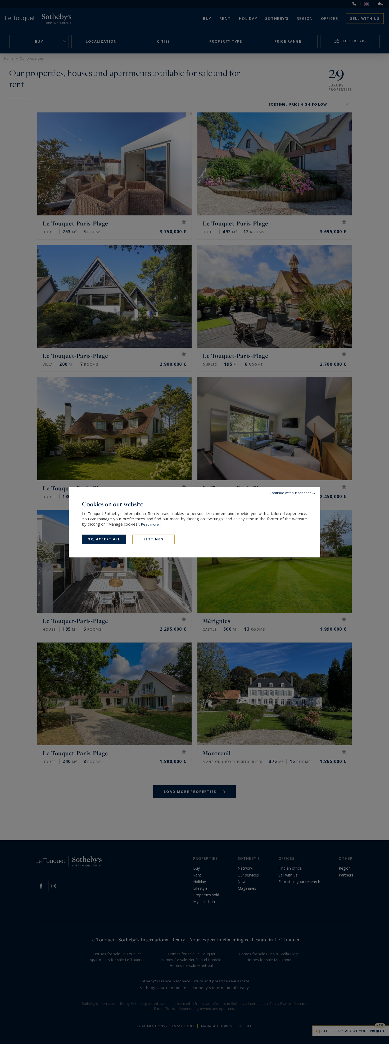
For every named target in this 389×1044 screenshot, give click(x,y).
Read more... (151, 524)
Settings (153, 539)
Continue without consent (290, 492)
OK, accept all (104, 539)
